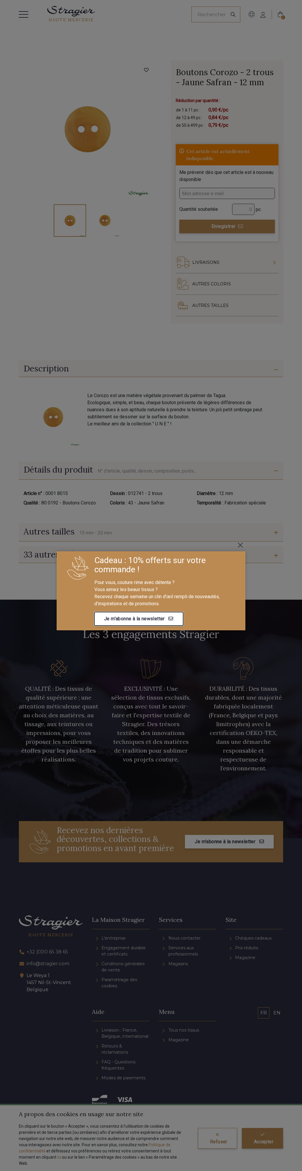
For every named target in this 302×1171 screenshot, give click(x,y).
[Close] (240, 545)
